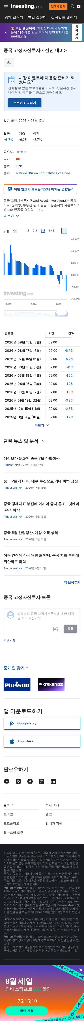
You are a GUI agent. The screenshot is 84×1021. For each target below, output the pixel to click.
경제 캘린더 (13, 17)
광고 (49, 814)
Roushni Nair (12, 465)
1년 (27, 230)
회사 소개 (52, 805)
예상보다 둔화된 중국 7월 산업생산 (32, 458)
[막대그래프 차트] (6, 231)
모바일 (8, 814)
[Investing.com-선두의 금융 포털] (26, 6)
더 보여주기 (72, 582)
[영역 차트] (15, 231)
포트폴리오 (11, 823)
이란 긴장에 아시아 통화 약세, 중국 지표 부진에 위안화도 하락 (41, 558)
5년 (43, 230)
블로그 (8, 805)
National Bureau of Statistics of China (43, 173)
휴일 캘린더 (37, 17)
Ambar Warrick (13, 487)
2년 (35, 230)
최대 (51, 230)
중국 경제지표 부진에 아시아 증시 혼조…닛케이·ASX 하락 (41, 506)
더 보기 (9, 216)
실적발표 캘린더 (64, 17)
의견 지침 (9, 640)
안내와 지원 (54, 823)
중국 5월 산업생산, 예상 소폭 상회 (31, 532)
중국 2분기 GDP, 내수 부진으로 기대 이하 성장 (41, 481)
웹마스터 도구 (13, 832)
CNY (19, 166)
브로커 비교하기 (24, 103)
